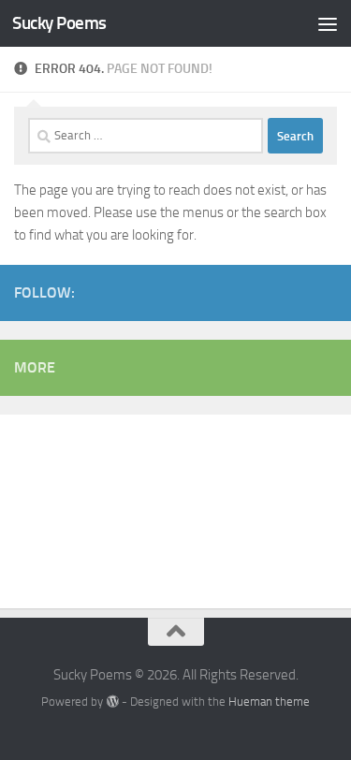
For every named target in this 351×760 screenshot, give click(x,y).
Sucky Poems (59, 23)
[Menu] (327, 23)
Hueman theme (269, 701)
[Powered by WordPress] (112, 701)
